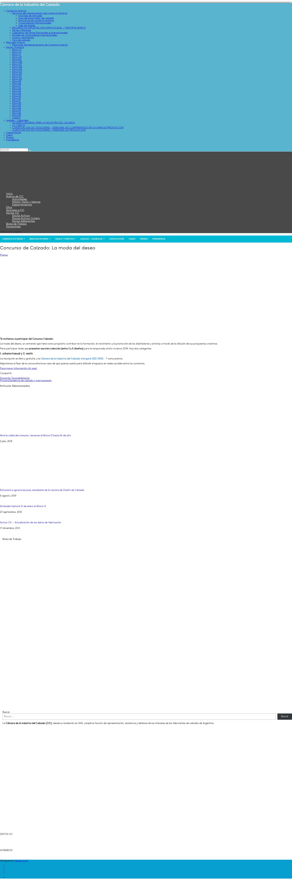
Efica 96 (16, 89)
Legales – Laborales (17, 120)
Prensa (10, 137)
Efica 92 (16, 98)
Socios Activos (21, 216)
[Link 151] (8, 877)
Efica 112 (16, 52)
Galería (16, 118)
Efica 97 (16, 86)
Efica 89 (16, 106)
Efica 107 (17, 64)
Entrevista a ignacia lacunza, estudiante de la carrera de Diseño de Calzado (42, 490)
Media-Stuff (21, 861)
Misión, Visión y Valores (26, 202)
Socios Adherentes (23, 221)
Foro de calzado (21, 40)
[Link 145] (84, 707)
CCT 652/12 (18, 125)
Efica (9, 207)
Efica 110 (17, 57)
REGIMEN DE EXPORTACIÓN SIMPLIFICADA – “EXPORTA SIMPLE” (49, 28)
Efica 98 (16, 84)
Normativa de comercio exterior (36, 20)
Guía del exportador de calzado (36, 18)
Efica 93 (16, 96)
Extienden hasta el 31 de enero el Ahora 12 (23, 506)
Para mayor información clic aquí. (18, 368)
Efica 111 (16, 55)
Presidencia (12, 140)
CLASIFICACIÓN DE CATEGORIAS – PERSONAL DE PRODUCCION (49, 130)
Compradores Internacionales (34, 23)
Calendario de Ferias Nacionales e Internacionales (40, 33)
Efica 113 (16, 50)
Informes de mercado (30, 16)
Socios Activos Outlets (26, 218)
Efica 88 (16, 108)
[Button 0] (30, 150)
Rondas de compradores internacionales (34, 35)
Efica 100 (17, 79)
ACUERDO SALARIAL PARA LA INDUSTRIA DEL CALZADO (43, 123)
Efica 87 (16, 111)
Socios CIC (12, 213)
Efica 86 (16, 113)
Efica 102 (17, 74)
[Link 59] (19, 189)
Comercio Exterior (16, 11)
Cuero (9, 135)
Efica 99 (16, 81)
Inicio (9, 194)
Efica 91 (16, 101)
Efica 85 (16, 115)
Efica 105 (17, 69)
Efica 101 (17, 76)
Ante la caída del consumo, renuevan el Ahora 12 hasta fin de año (35, 435)
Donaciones (13, 226)
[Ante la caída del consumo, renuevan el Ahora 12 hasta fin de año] (33, 430)
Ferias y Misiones (21, 30)
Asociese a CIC (15, 210)
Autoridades (19, 199)
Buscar (6, 712)
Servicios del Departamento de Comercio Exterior (40, 13)
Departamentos (22, 205)
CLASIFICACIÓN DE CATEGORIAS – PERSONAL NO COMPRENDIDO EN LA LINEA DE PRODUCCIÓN (68, 128)
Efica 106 (17, 67)
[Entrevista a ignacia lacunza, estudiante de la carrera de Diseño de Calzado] (33, 484)
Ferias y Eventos (15, 47)
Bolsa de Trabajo (16, 224)
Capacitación (13, 132)
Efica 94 (16, 94)
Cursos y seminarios (23, 38)
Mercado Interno (15, 42)
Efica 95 (16, 91)
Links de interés (26, 25)
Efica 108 (17, 62)
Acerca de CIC (15, 196)
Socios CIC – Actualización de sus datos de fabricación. (31, 522)
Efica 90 (16, 103)
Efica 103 (17, 72)
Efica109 (16, 59)
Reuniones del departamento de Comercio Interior (40, 45)
